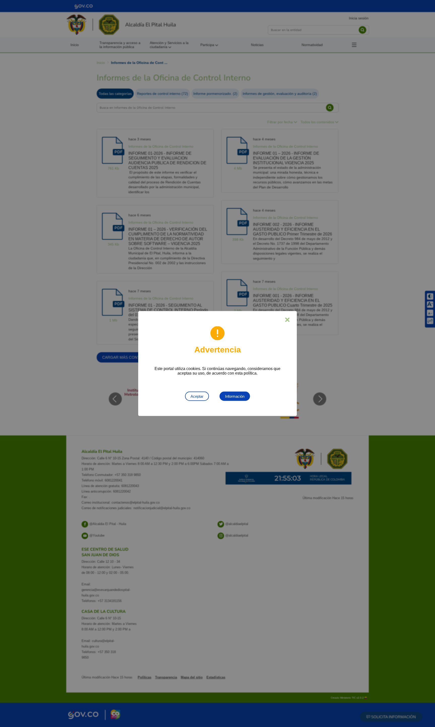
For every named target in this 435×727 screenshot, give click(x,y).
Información (234, 396)
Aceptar (197, 396)
